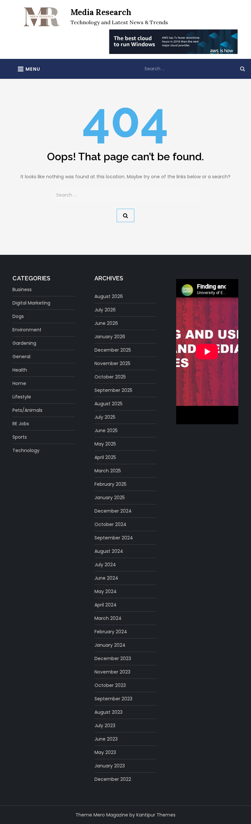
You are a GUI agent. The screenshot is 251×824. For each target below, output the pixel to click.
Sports (19, 437)
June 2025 (106, 430)
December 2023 (112, 658)
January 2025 (109, 497)
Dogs (18, 316)
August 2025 (108, 403)
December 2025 (112, 350)
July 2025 (104, 417)
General (21, 356)
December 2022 (112, 779)
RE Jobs (20, 423)
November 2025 (112, 363)
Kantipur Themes (156, 815)
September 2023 (113, 698)
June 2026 (106, 323)
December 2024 (113, 511)
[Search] (242, 69)
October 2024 (110, 524)
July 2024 (105, 564)
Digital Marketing (31, 303)
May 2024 (105, 591)
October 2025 (110, 377)
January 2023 (109, 766)
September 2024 (113, 538)
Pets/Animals (27, 410)
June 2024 (106, 578)
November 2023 (112, 672)
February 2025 (110, 484)
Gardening (24, 343)
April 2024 (105, 605)
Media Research (101, 12)
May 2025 (105, 444)
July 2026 (105, 310)
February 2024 (110, 631)
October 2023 (110, 685)
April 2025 (105, 457)
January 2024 (110, 645)
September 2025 (113, 390)
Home (19, 383)
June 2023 (106, 739)
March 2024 (108, 618)
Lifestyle (21, 397)
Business (22, 289)
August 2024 (108, 551)
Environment (27, 329)
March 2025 (107, 470)
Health (19, 370)
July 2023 (104, 725)
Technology (26, 450)
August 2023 (108, 712)
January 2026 (109, 336)
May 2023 (105, 752)
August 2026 (108, 296)
